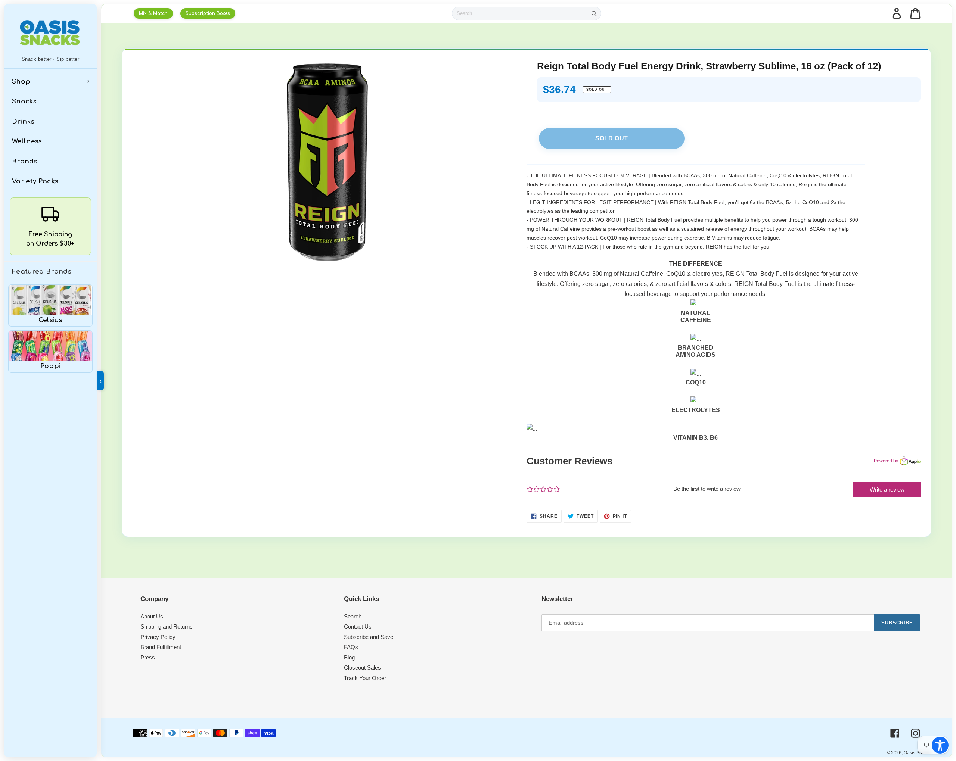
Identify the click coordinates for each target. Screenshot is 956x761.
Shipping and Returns (166, 626)
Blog (349, 657)
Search (352, 616)
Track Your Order (365, 678)
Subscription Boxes (208, 13)
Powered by (886, 461)
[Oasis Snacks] (50, 32)
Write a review (887, 489)
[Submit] (594, 13)
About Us (151, 616)
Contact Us (358, 626)
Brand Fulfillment (160, 647)
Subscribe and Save (368, 637)
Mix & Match (153, 13)
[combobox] (519, 13)
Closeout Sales (362, 667)
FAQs (351, 647)
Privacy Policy (158, 637)
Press (147, 657)
